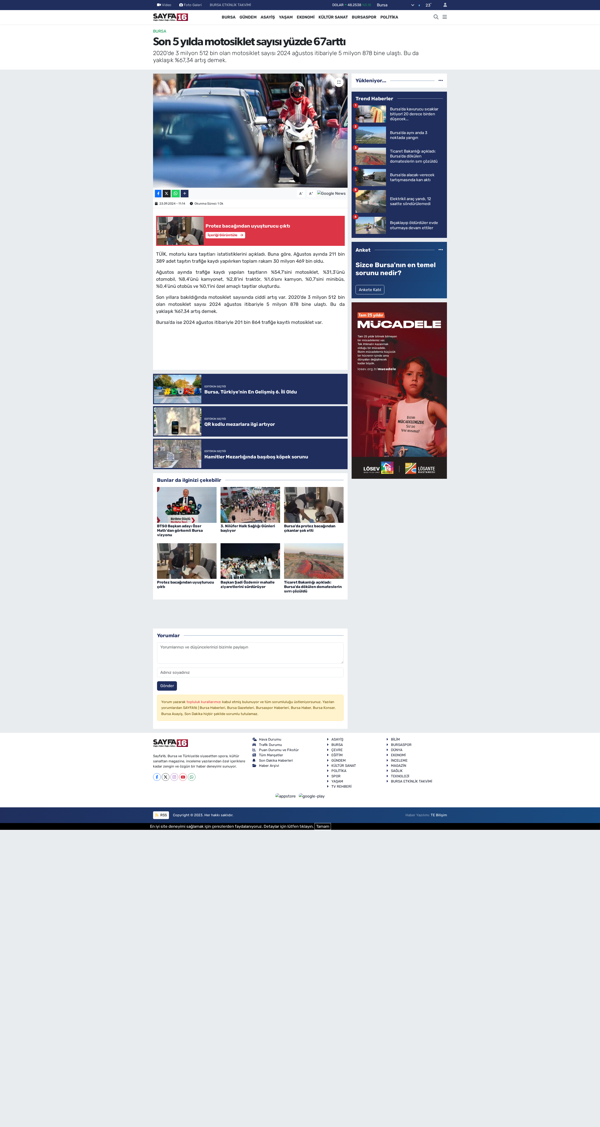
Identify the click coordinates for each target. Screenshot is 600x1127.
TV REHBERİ (341, 786)
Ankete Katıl (370, 289)
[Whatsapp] (191, 777)
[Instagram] (174, 777)
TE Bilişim (439, 815)
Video (166, 5)
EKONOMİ (306, 17)
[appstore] (286, 796)
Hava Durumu (270, 739)
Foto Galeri (193, 5)
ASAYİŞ (268, 17)
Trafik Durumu (270, 745)
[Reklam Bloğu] (399, 390)
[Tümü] (441, 80)
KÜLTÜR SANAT (333, 17)
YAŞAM (286, 17)
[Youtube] (183, 777)
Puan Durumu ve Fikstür (279, 750)
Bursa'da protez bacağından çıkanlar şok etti (309, 528)
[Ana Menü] (444, 17)
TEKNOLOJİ (400, 776)
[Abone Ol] (331, 193)
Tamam (322, 826)
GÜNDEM (248, 17)
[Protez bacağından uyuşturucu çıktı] (187, 560)
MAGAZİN (398, 766)
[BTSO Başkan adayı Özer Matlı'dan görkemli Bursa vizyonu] (187, 504)
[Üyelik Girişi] (443, 5)
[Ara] (436, 17)
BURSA (229, 17)
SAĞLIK (397, 771)
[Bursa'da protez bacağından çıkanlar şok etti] (314, 504)
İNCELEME (399, 760)
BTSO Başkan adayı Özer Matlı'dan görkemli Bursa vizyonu (180, 530)
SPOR (336, 776)
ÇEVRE (337, 750)
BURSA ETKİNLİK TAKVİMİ (230, 5)
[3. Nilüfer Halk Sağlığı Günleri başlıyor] (250, 504)
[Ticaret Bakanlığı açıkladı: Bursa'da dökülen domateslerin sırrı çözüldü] (314, 560)
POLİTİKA (389, 17)
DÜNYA (396, 750)
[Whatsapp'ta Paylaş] (176, 194)
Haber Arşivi (269, 766)
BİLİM (395, 739)
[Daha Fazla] (184, 194)
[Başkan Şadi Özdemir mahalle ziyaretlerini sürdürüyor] (250, 560)
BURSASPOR (364, 17)
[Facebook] (157, 777)
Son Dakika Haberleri (276, 760)
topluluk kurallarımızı (204, 702)
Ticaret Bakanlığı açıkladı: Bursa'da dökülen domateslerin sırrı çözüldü (313, 586)
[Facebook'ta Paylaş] (158, 194)
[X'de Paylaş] (167, 194)
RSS (163, 815)
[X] (165, 777)
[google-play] (312, 796)
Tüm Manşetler (271, 755)
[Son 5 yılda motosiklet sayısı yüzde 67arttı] (250, 131)
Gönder (167, 685)
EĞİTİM (337, 755)
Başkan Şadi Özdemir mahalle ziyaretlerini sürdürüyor (248, 584)
